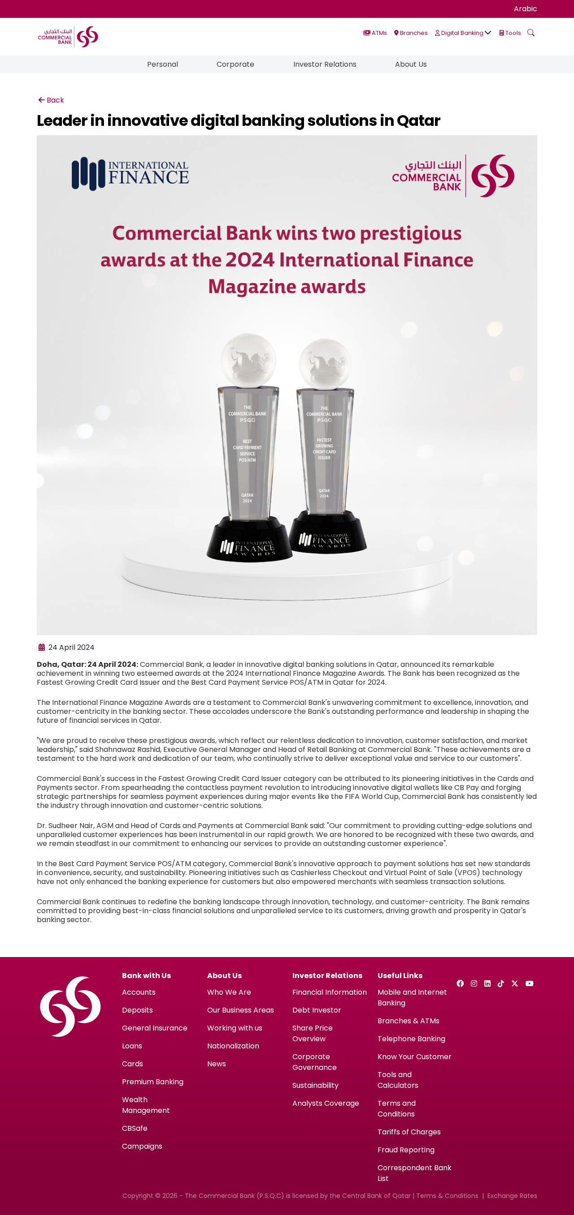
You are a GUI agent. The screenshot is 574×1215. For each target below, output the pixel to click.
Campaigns (142, 1146)
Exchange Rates (512, 1195)
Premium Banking (152, 1082)
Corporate (235, 64)
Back (55, 100)
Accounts (139, 992)
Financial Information (329, 992)
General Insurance (154, 1028)
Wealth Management (146, 1105)
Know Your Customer (415, 1057)
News (216, 1064)
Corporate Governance (314, 1062)
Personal (162, 64)
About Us (411, 64)
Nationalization (233, 1046)
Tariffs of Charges (409, 1132)
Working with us (234, 1028)
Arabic (525, 9)
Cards (132, 1064)
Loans (132, 1046)
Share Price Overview (312, 1033)
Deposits (137, 1010)
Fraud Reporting (406, 1150)
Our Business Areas (240, 1010)
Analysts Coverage (325, 1103)
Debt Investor (316, 1010)
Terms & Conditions (447, 1195)
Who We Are (229, 992)
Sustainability (315, 1085)
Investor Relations (325, 64)
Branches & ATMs (408, 1021)
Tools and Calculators (398, 1079)
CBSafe (135, 1128)
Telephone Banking (411, 1039)
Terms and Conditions (397, 1108)
